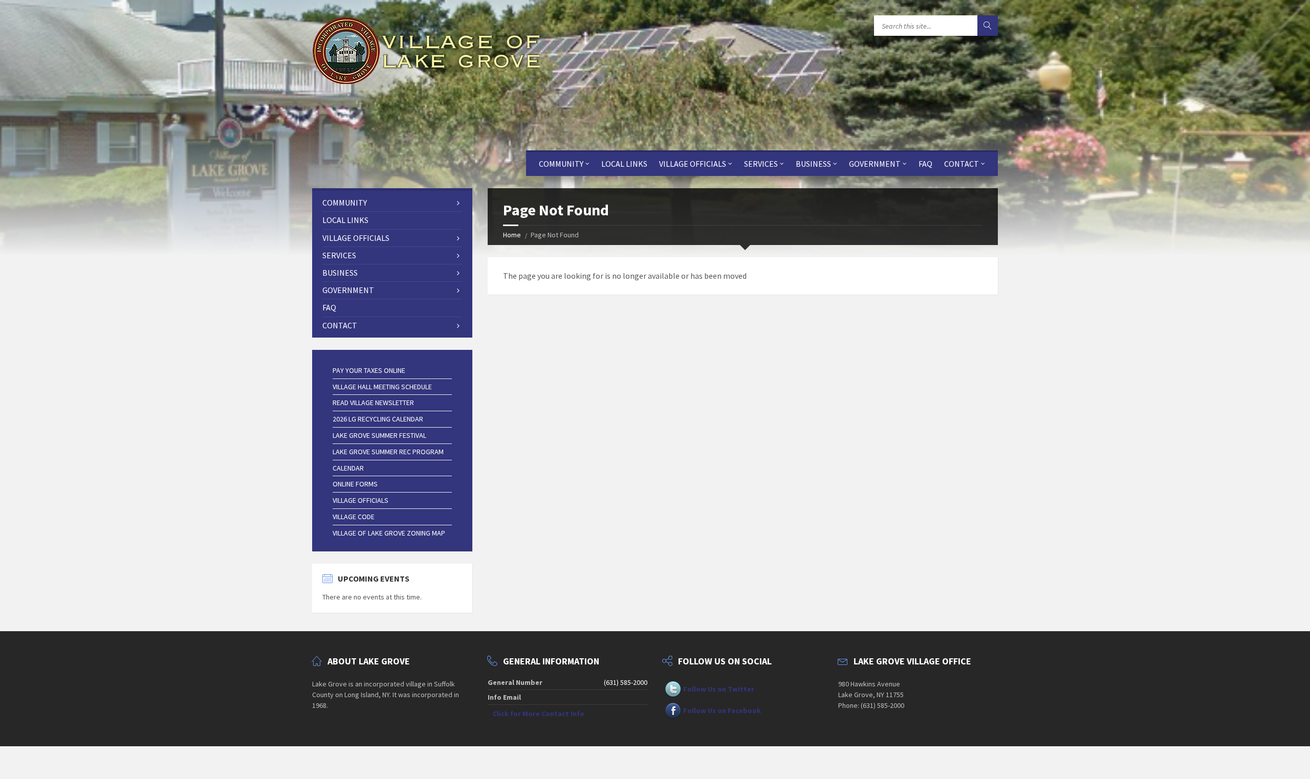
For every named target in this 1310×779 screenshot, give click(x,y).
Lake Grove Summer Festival (379, 435)
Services (761, 164)
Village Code (354, 516)
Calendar (348, 468)
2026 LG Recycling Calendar (378, 419)
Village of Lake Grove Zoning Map (389, 533)
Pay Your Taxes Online (369, 370)
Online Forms (355, 483)
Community (561, 164)
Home (512, 234)
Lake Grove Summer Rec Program (388, 451)
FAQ (925, 164)
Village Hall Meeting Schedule (382, 386)
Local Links (624, 164)
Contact (961, 164)
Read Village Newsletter (373, 402)
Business (813, 164)
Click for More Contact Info (538, 713)
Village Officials (692, 164)
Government (875, 164)
